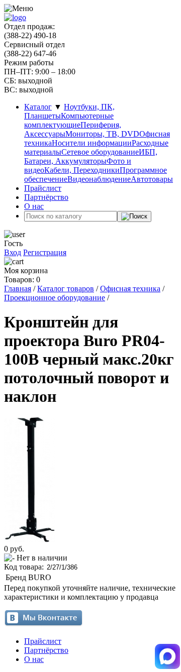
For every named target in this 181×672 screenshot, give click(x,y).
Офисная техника (130, 288)
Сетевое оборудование (100, 152)
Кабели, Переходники (82, 170)
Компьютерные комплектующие (69, 120)
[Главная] (15, 17)
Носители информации (92, 143)
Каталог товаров (65, 288)
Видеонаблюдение (99, 179)
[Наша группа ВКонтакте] (43, 624)
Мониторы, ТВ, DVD (102, 134)
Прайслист (42, 188)
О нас (34, 206)
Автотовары (152, 179)
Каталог (38, 106)
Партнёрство (46, 197)
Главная (17, 288)
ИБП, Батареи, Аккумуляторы (90, 156)
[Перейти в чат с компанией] (167, 657)
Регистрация (44, 252)
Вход (12, 252)
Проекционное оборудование (54, 297)
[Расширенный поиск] (134, 216)
